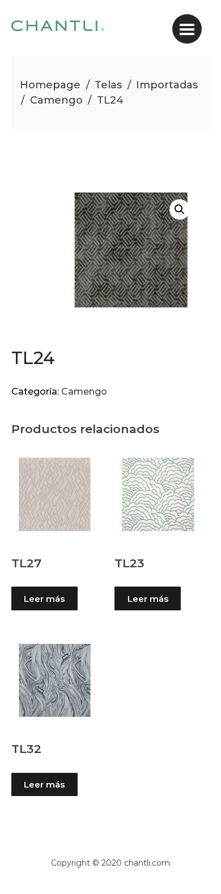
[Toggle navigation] (187, 29)
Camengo (56, 100)
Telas (108, 85)
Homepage (50, 85)
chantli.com (147, 863)
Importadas (167, 85)
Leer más (44, 598)
